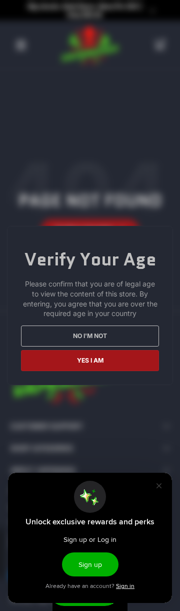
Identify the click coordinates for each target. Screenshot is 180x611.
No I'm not (90, 336)
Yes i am (90, 360)
